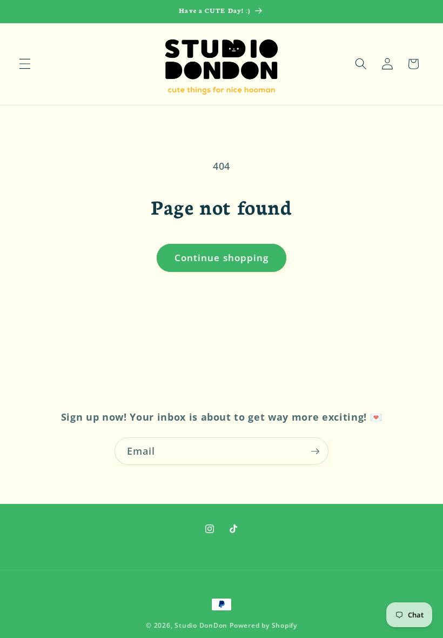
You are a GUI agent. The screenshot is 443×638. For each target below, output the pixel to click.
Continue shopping (221, 257)
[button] (25, 64)
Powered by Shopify (263, 625)
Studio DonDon (200, 625)
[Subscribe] (315, 451)
